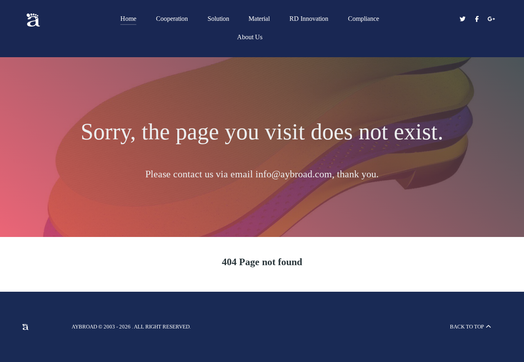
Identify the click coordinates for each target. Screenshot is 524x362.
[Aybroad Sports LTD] (53, 20)
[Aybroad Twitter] (463, 19)
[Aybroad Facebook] (477, 19)
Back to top (467, 327)
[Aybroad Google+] (491, 19)
